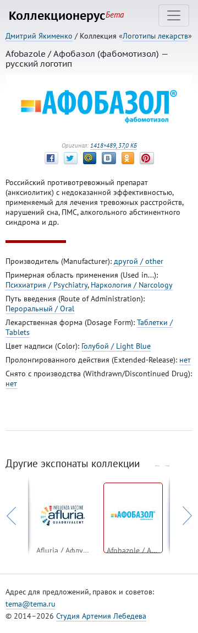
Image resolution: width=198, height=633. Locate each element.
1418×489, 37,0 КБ (113, 145)
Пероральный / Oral (40, 308)
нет (185, 360)
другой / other (138, 261)
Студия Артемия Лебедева (101, 616)
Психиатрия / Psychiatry (46, 285)
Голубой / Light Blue (116, 346)
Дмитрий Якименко (39, 36)
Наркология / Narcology (132, 285)
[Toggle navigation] (173, 15)
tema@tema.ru (31, 604)
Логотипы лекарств (155, 36)
